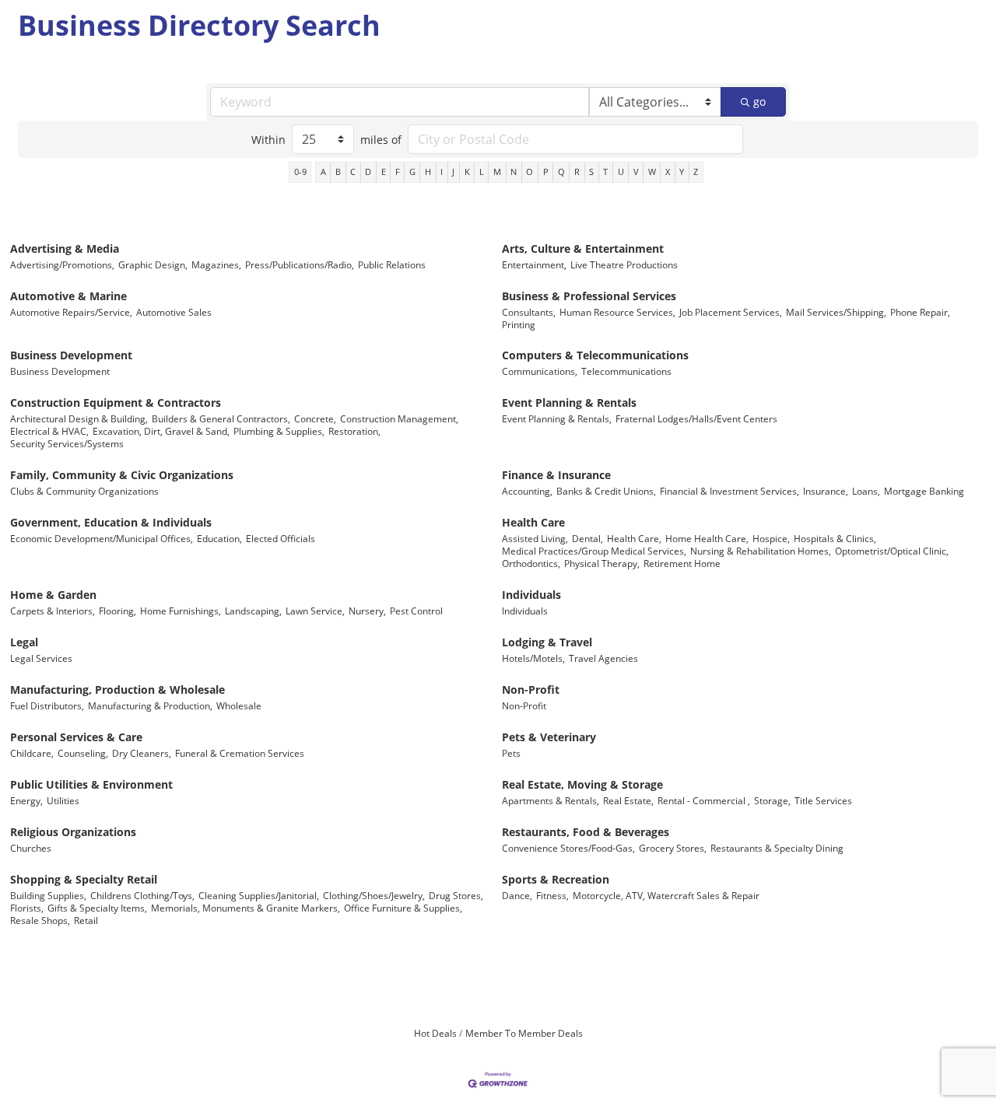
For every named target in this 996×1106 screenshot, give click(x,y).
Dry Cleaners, (141, 753)
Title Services (823, 800)
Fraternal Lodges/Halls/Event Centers (696, 418)
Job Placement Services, (730, 312)
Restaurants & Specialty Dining (776, 848)
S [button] (591, 171)
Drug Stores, (456, 895)
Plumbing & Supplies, (278, 431)
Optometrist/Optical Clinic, (892, 550)
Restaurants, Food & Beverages (585, 831)
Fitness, (552, 895)
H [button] (428, 171)
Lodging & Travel (547, 642)
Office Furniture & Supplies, (403, 907)
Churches (30, 848)
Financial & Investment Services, (729, 491)
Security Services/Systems (67, 443)
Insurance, (825, 491)
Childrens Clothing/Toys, (142, 895)
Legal (24, 642)
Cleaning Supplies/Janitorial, (258, 895)
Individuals (531, 594)
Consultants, (529, 312)
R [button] (577, 171)
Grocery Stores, (673, 848)
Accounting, (527, 491)
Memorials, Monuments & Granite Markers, (245, 907)
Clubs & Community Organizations (84, 491)
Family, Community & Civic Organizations (121, 474)
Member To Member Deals (524, 1033)
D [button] (368, 171)
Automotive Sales (174, 312)
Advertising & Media (64, 248)
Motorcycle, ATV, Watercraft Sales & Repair (666, 895)
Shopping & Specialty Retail (83, 879)
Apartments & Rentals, (550, 800)
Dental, (587, 538)
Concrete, (315, 418)
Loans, (866, 491)
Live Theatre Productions (624, 264)
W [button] (652, 171)
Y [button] (681, 171)
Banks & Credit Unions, (606, 491)
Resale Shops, (40, 920)
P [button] (546, 171)
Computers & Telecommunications (595, 355)
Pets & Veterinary (549, 737)
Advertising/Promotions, (62, 264)
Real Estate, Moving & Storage (582, 784)
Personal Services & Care (76, 737)
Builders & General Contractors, (221, 418)
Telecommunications (626, 371)
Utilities (63, 800)
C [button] (353, 171)
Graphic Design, (153, 264)
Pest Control (416, 610)
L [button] (481, 171)
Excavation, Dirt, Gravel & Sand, (161, 431)
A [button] (323, 171)
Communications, (539, 371)
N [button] (513, 171)
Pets (511, 753)
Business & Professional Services (589, 296)
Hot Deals (435, 1033)
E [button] (383, 171)
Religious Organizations (73, 831)
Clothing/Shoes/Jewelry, (374, 895)
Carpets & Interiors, (52, 610)
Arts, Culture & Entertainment (583, 248)
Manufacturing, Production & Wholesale (117, 689)
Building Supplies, (48, 895)
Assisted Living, (535, 538)
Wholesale (238, 705)
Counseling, (83, 753)
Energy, (26, 800)
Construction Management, (399, 418)
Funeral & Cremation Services (239, 753)
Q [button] (561, 171)
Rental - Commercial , (704, 800)
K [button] (467, 171)
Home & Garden (53, 594)
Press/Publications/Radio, (299, 264)
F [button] (397, 171)
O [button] (529, 171)
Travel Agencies (603, 658)
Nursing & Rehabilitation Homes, (760, 550)
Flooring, (117, 610)
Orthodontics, (531, 563)
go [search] (759, 101)
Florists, (27, 907)
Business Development (71, 355)
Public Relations (392, 264)
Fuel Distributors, (47, 705)
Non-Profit (530, 689)
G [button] (412, 171)
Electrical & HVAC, (49, 431)
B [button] (338, 171)
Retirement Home (682, 563)
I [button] (441, 171)
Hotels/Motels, (533, 658)
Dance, (517, 895)
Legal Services (41, 658)
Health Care (533, 522)
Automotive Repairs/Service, (71, 312)
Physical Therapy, (602, 563)
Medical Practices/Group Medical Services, (594, 550)
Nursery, (367, 610)
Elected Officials (280, 538)
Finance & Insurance (556, 474)
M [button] (497, 171)
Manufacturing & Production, (150, 705)
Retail (86, 920)
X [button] (667, 171)
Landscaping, (253, 610)
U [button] (621, 171)
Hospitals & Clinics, (835, 538)
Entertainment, (534, 264)
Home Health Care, (707, 538)
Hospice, (771, 538)
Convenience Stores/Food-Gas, (568, 848)
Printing (518, 324)
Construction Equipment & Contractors (115, 402)
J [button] (453, 171)
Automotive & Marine (68, 296)
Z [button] (695, 171)
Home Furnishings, (180, 610)
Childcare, (32, 753)
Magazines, (216, 264)
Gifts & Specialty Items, (97, 907)
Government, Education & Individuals (111, 522)
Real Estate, (628, 800)
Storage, (772, 800)
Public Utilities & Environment (91, 784)
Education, (219, 538)
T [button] (605, 171)
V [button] (636, 171)
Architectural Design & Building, (79, 418)
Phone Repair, (920, 312)
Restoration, (354, 431)
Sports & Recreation (555, 879)
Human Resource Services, (617, 312)
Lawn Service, (315, 610)
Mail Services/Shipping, (836, 312)
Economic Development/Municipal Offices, (101, 538)
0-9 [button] (300, 171)
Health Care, (634, 538)
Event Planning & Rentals (569, 402)
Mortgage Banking (924, 491)
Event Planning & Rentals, (557, 418)
